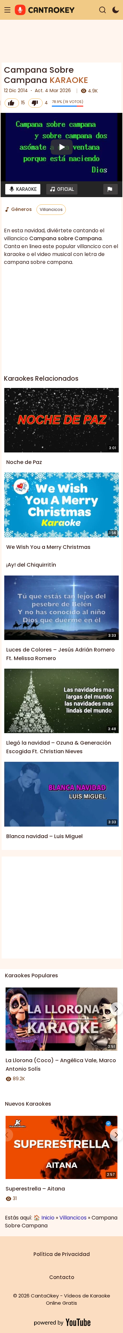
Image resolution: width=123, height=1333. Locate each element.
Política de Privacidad (61, 1254)
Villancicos (51, 209)
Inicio (47, 1217)
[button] (110, 189)
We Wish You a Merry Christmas (48, 547)
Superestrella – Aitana (35, 1188)
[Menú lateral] (7, 10)
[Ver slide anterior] (6, 1008)
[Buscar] (102, 10)
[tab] (22, 189)
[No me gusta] (35, 103)
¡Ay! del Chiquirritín (31, 565)
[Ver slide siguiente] (116, 1008)
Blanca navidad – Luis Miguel (44, 836)
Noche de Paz (24, 462)
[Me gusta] (12, 103)
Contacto (61, 1277)
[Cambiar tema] (116, 10)
